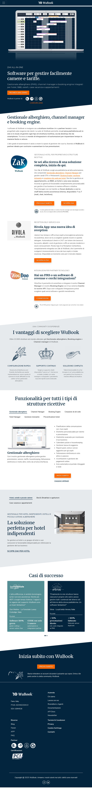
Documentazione (54, 708)
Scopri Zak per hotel (18, 551)
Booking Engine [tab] (54, 412)
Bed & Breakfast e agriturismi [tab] (47, 498)
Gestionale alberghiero (55, 173)
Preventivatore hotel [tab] (52, 417)
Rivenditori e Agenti (55, 704)
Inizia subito (63, 475)
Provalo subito (44, 203)
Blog (13, 724)
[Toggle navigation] (4, 3)
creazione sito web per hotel (55, 178)
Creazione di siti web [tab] (73, 412)
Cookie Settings (55, 728)
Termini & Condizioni (56, 720)
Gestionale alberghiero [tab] (18, 412)
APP (13, 731)
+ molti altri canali (36, 103)
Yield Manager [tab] (14, 417)
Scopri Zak (68, 203)
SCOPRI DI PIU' (42, 260)
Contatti (51, 732)
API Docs (51, 711)
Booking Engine (66, 175)
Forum (13, 728)
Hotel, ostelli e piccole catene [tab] (20, 498)
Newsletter (52, 715)
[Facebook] (44, 782)
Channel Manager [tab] (37, 412)
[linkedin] (48, 782)
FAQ (12, 735)
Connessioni (42, 298)
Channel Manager (71, 173)
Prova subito (46, 666)
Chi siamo (51, 696)
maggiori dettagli (61, 481)
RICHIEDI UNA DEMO (18, 92)
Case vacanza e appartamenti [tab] (20, 503)
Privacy (51, 724)
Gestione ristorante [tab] (31, 417)
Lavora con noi (53, 700)
